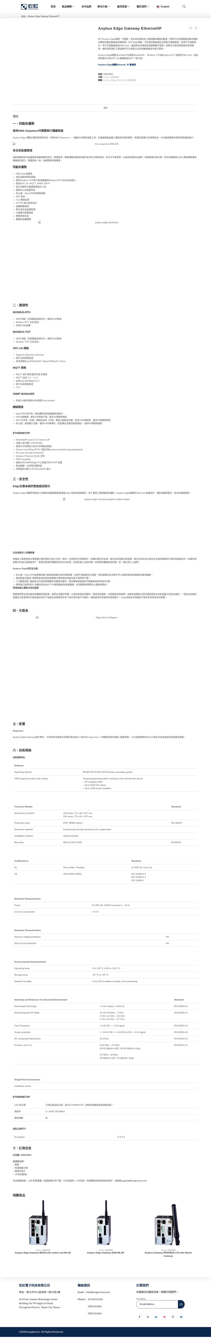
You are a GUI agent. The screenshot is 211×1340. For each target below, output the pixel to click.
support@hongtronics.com (134, 1180)
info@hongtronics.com (98, 1292)
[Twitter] (148, 1317)
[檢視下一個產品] (196, 28)
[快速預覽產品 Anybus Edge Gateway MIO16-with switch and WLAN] (71, 1205)
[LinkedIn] (156, 1317)
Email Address (141, 1299)
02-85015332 (95, 1299)
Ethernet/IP (122, 80)
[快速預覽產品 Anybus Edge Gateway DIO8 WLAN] (134, 1205)
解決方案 (102, 6)
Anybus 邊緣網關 (111, 77)
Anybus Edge (109, 80)
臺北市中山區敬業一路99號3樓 (43, 1292)
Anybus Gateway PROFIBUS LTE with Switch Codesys (168, 1254)
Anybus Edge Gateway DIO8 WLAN (105, 1252)
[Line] (181, 1317)
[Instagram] (173, 1317)
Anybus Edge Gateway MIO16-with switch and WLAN (43, 1252)
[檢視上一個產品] (190, 28)
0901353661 (95, 1306)
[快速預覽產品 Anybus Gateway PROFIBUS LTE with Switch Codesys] (197, 1205)
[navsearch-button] (184, 7)
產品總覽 (67, 6)
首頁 (53, 6)
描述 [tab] (105, 108)
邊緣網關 (132, 80)
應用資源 (122, 6)
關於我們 (142, 6)
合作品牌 (86, 6)
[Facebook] (139, 1317)
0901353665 (94, 1313)
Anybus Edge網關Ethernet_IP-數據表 (117, 64)
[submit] (181, 1304)
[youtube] (164, 1317)
